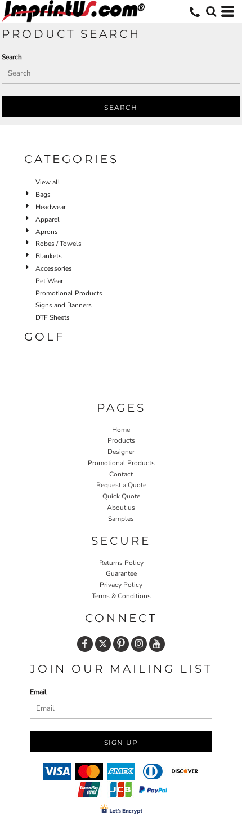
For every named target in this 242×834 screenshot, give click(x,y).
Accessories (53, 268)
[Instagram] (139, 644)
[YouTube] (157, 644)
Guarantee (121, 573)
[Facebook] (85, 644)
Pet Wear (49, 280)
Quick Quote (121, 496)
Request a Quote (121, 484)
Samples (121, 518)
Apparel (47, 219)
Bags (43, 194)
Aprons (46, 231)
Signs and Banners (63, 305)
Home (121, 429)
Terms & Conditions (121, 596)
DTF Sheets (52, 317)
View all (47, 182)
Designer (121, 451)
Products (121, 440)
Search (12, 56)
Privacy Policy (121, 584)
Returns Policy (121, 562)
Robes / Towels (58, 243)
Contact (121, 474)
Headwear (50, 206)
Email (38, 691)
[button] (211, 11)
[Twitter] (103, 644)
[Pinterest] (121, 644)
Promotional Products (68, 293)
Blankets (48, 256)
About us (121, 507)
